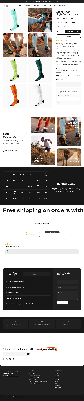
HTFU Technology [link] (73, 161)
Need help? (78, 75)
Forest (64, 26)
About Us (56, 373)
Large (71, 18)
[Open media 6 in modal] (40, 71)
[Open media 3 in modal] (15, 45)
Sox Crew (57, 385)
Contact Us (32, 373)
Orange (73, 22)
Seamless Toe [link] (48, 129)
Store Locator (58, 387)
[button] (59, 40)
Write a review (52, 232)
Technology (57, 381)
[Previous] (27, 1)
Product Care (58, 379)
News (55, 377)
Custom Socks (33, 379)
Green (66, 22)
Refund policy (5, 398)
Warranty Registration (34, 375)
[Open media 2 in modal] (40, 20)
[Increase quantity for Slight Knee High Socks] (62, 31)
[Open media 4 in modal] (40, 45)
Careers (56, 375)
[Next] (57, 1)
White (58, 26)
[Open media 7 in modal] (15, 96)
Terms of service (18, 398)
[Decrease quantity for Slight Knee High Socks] (57, 31)
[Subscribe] (28, 354)
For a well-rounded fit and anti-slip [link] (73, 125)
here (76, 68)
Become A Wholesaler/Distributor (38, 381)
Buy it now (68, 36)
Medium (65, 18)
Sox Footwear (59, 9)
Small (58, 18)
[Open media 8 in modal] (40, 96)
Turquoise (59, 22)
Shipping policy (24, 398)
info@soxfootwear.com (12, 375)
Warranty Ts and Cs (34, 377)
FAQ (55, 383)
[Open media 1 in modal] (15, 20)
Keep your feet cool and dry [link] (39, 160)
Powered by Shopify (20, 396)
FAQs (34, 274)
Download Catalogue (34, 383)
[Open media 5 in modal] (15, 71)
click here (58, 72)
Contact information (32, 398)
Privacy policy (11, 398)
